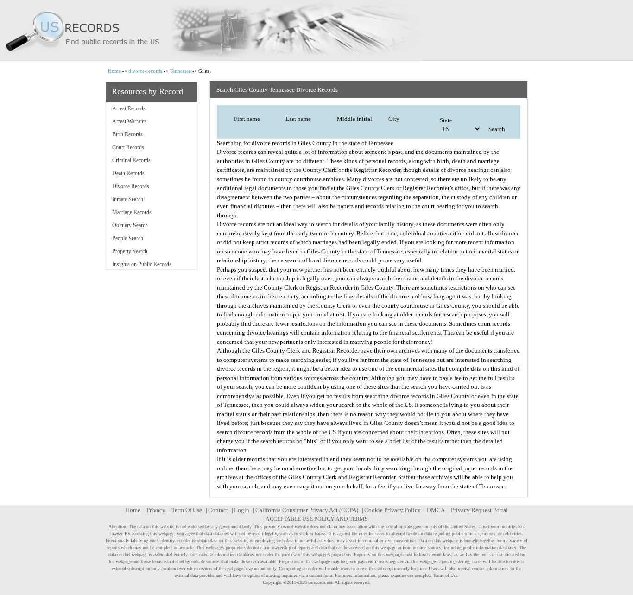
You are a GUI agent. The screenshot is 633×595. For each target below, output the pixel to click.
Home (114, 71)
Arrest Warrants (129, 121)
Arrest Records (129, 108)
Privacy (155, 509)
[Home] (316, 30)
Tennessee (180, 71)
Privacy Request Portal (479, 509)
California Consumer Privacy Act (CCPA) (306, 509)
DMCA (436, 509)
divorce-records (145, 71)
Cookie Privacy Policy (392, 509)
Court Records (128, 147)
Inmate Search (127, 199)
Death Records (128, 173)
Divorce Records (130, 186)
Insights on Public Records (141, 264)
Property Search (129, 251)
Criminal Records (131, 160)
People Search (127, 238)
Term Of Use (186, 509)
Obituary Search (130, 225)
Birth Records (127, 134)
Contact (218, 509)
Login (241, 509)
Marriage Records (132, 212)
